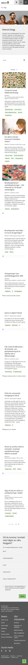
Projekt (3, 631)
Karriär (3, 622)
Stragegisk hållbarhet (9, 516)
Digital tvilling (14, 325)
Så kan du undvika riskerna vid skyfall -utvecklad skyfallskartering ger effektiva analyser (14, 450)
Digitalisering (7, 291)
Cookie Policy (19, 656)
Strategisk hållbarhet (16, 97)
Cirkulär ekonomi (17, 109)
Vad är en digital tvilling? (13, 313)
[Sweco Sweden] (5, 2)
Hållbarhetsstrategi (9, 109)
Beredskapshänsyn (15, 209)
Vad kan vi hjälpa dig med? (9, 579)
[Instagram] (6, 651)
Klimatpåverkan (8, 115)
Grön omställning (8, 97)
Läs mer (6, 106)
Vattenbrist (7, 158)
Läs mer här (8, 589)
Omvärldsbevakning (17, 371)
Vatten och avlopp (8, 155)
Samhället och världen (13, 98)
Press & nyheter (5, 634)
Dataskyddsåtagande (5, 657)
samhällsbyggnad (18, 291)
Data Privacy (12, 656)
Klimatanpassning (19, 158)
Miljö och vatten (22, 144)
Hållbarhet (4, 628)
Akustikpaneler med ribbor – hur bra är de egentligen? (15, 231)
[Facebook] (2, 651)
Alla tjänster (17, 643)
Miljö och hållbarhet (19, 633)
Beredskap (7, 209)
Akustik (6, 252)
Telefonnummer (7, 572)
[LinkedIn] (10, 651)
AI (12, 291)
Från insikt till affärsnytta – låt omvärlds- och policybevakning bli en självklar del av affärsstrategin (14, 351)
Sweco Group (4, 620)
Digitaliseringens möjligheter (10, 280)
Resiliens (19, 469)
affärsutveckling (8, 371)
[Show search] (21, 2)
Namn (4, 551)
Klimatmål (20, 112)
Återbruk (11, 252)
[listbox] (14, 60)
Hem (2, 7)
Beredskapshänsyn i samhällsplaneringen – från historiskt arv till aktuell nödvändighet (14, 186)
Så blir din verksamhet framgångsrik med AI (12, 394)
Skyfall (14, 469)
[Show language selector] (16, 2)
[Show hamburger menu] (25, 2)
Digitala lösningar (18, 630)
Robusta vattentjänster (18, 155)
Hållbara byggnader (14, 235)
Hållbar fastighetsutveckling (10, 112)
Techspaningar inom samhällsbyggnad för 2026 (14, 274)
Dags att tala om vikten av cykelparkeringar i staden (14, 492)
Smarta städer (8, 513)
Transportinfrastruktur (20, 640)
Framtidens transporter (17, 497)
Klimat (12, 158)
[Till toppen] (24, 661)
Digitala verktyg (8, 469)
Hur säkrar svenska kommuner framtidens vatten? (12, 139)
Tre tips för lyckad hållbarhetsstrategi (11, 91)
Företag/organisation (8, 558)
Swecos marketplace (6, 637)
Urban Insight (4, 625)
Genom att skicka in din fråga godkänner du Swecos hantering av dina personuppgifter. (15, 587)
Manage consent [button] (14, 657)
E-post (4, 565)
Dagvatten (7, 161)
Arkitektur (16, 622)
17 (16, 524)
